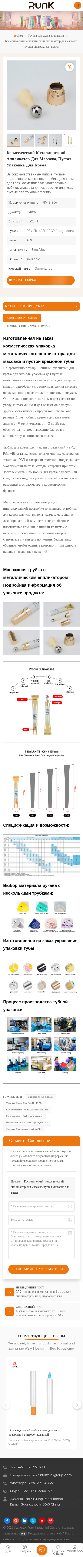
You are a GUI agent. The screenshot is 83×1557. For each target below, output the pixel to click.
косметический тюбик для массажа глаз (27, 1110)
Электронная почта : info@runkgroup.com (41, 1475)
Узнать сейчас (25, 280)
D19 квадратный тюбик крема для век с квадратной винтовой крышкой (34, 1432)
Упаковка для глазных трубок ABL (24, 1129)
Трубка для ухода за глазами (46, 36)
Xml (18, 1539)
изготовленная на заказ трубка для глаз (27, 1123)
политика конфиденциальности (47, 1539)
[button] (77, 1404)
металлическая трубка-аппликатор (24, 1116)
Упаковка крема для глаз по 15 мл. (24, 1103)
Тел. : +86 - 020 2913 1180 (29, 1467)
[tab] (22, 318)
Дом (20, 36)
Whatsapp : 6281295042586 (32, 1483)
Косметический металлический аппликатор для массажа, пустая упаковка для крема (40, 1187)
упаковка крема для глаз (40, 1097)
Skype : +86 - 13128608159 (31, 1491)
